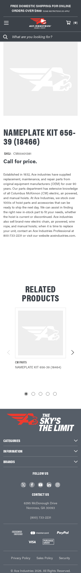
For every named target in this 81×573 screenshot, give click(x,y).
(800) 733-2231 (40, 517)
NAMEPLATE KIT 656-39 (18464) (38, 367)
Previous (9, 352)
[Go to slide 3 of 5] (40, 394)
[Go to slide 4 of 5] (48, 394)
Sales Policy (44, 558)
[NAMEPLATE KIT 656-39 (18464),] (40, 333)
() (75, 22)
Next (72, 352)
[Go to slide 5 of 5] (55, 394)
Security (64, 558)
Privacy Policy (20, 558)
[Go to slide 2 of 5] (33, 394)
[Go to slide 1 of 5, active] (26, 394)
